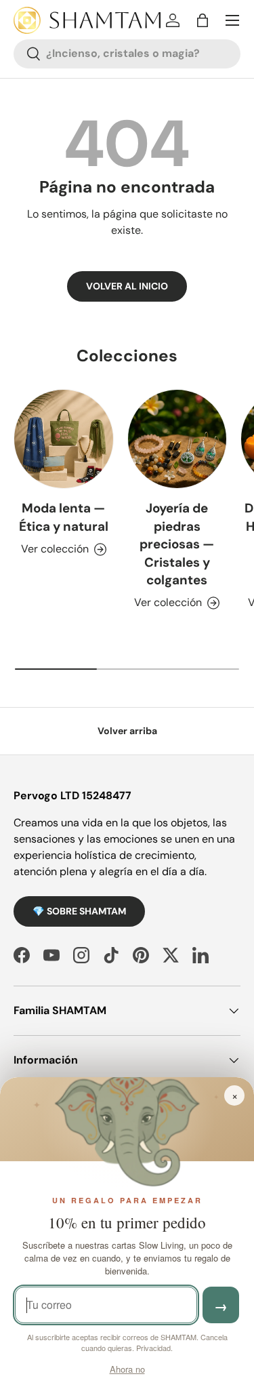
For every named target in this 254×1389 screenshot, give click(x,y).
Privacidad (153, 1347)
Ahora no (127, 1369)
